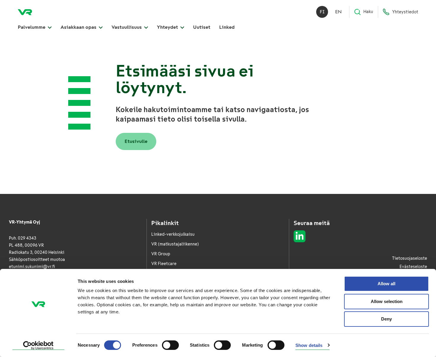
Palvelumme (32, 27)
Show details (308, 345)
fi (322, 12)
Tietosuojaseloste (409, 258)
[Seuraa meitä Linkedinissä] (299, 236)
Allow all (386, 283)
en (338, 12)
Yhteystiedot (405, 12)
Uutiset (201, 27)
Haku (368, 11)
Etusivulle (136, 141)
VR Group (160, 253)
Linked (227, 27)
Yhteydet (168, 27)
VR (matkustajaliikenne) (175, 244)
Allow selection (386, 301)
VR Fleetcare (163, 263)
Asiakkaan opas (79, 27)
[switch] (170, 345)
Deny (386, 318)
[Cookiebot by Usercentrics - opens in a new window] (38, 345)
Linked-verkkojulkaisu (173, 234)
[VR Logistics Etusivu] (25, 11)
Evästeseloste (413, 266)
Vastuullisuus (127, 27)
